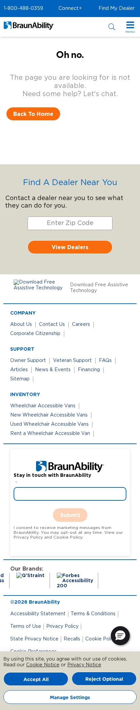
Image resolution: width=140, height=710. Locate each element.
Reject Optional (104, 678)
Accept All (36, 679)
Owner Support (28, 360)
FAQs (105, 360)
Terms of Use (25, 626)
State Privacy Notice (34, 639)
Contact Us (52, 324)
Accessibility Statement (38, 613)
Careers (81, 324)
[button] (23, 8)
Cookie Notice (42, 665)
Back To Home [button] (33, 114)
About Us (21, 324)
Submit (70, 515)
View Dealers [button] (70, 247)
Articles (19, 369)
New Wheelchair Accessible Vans (49, 415)
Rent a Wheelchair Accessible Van (50, 433)
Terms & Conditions (93, 613)
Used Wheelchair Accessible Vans (49, 424)
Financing (89, 369)
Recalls (72, 639)
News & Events (53, 369)
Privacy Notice (84, 665)
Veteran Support (72, 360)
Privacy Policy (62, 626)
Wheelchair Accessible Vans (42, 406)
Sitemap (20, 379)
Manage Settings (70, 697)
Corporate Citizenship (35, 333)
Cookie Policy (101, 639)
